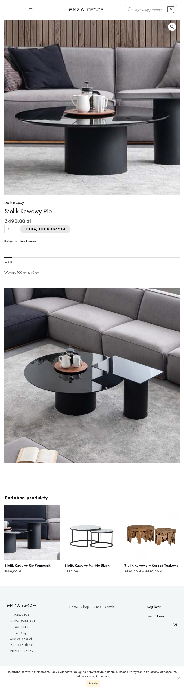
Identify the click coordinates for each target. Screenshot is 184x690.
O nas (97, 606)
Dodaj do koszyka (45, 229)
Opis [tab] (8, 261)
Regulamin (154, 606)
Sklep (85, 606)
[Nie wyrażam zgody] (178, 678)
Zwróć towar (156, 616)
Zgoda (93, 683)
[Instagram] (175, 625)
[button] (30, 10)
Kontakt (109, 606)
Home (73, 606)
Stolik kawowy (14, 202)
